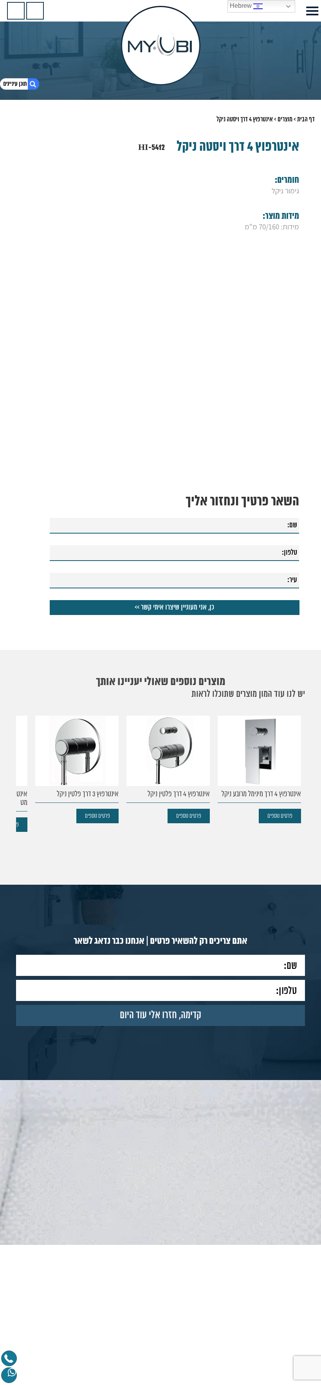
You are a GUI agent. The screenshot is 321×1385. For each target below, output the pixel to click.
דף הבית (306, 119)
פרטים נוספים (279, 816)
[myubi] (160, 45)
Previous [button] (300, 760)
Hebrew (241, 5)
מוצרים (285, 119)
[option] (259, 769)
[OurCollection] (35, 11)
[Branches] (16, 11)
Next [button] (21, 760)
